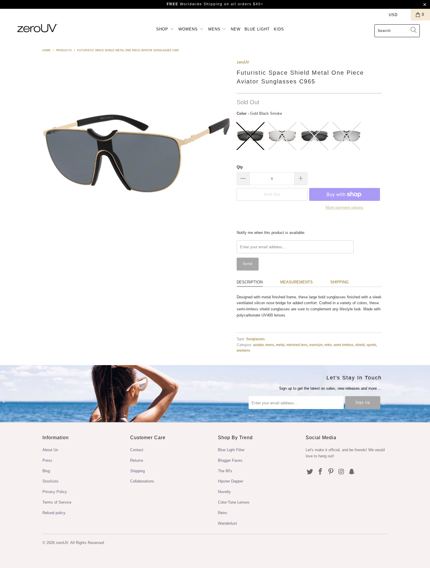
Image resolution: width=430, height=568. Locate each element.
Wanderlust (227, 523)
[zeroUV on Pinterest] (330, 472)
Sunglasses (255, 339)
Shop (163, 29)
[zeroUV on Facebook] (320, 472)
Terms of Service (56, 502)
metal (280, 345)
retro (328, 345)
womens (243, 350)
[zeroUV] (37, 27)
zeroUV (243, 62)
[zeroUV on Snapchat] (352, 472)
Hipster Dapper (230, 481)
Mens (215, 29)
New (235, 29)
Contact (136, 450)
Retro (222, 513)
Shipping (339, 282)
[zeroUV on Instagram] (341, 472)
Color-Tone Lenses (234, 502)
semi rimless (343, 345)
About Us (50, 450)
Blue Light (257, 29)
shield (360, 345)
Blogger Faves (230, 460)
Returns (136, 460)
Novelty (224, 492)
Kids (279, 29)
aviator (258, 345)
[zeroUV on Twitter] (310, 472)
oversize (316, 345)
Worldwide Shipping (195, 4)
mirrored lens (296, 345)
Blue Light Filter (231, 450)
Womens (188, 29)
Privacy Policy (54, 492)
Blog (46, 471)
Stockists (50, 481)
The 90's (225, 471)
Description (250, 282)
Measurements (296, 282)
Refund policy (54, 513)
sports (371, 345)
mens (269, 345)
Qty (240, 167)
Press (47, 460)
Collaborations (142, 481)
